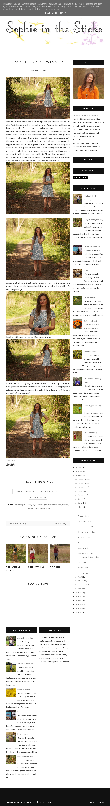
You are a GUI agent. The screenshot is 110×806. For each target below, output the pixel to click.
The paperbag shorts (13, 569)
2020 (78, 471)
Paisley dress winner (86, 543)
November (82, 483)
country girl (20, 504)
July (79, 499)
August (81, 495)
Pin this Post (40, 497)
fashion (65, 504)
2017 (78, 596)
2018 (78, 592)
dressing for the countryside (49, 504)
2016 (78, 600)
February (81, 585)
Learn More (51, 13)
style (48, 508)
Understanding (36, 567)
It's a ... (87, 270)
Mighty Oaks (83, 567)
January (81, 588)
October (81, 487)
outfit (36, 508)
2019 (78, 475)
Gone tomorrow (84, 537)
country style (31, 504)
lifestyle (30, 508)
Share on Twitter (53, 492)
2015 (78, 604)
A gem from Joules (25, 638)
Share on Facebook (26, 492)
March (80, 581)
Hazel (33, 131)
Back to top (96, 803)
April (80, 577)
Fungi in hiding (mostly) (93, 219)
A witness (55, 567)
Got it (63, 13)
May (80, 507)
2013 (78, 612)
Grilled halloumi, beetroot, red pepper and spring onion (93, 324)
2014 (78, 608)
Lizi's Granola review (92, 246)
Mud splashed (90, 196)
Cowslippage (89, 297)
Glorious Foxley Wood (87, 527)
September (82, 491)
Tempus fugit (83, 516)
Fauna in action (84, 548)
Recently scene (90, 351)
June (80, 503)
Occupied (82, 562)
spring (42, 508)
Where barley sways (25, 663)
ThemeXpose (29, 802)
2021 (78, 467)
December (82, 479)
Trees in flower (84, 573)
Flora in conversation (86, 532)
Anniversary (83, 511)
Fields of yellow (23, 689)
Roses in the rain (84, 521)
